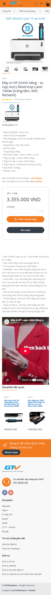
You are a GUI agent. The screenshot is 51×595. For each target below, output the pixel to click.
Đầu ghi (5, 531)
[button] (36, 3)
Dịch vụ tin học (8, 561)
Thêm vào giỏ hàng (27, 219)
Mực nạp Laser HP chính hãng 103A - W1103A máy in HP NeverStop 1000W (11, 403)
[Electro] (15, 3)
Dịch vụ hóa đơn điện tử (12, 570)
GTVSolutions (10, 585)
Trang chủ (6, 11)
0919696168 (20, 483)
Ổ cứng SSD (7, 514)
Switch (5, 523)
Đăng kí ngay (11, 452)
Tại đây (38, 181)
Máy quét (6, 506)
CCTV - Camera (8, 527)
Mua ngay (25, 230)
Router (5, 518)
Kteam (32, 590)
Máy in (4, 78)
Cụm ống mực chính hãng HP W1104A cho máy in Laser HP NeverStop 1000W (36, 403)
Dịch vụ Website (9, 565)
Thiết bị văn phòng (27, 11)
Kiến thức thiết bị (9, 544)
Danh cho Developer (11, 548)
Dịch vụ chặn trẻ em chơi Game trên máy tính (21, 574)
